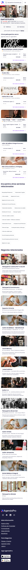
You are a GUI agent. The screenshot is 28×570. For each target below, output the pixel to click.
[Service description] (20, 54)
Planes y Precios (6, 541)
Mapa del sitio (5, 531)
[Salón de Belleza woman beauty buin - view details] (14, 137)
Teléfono (8, 27)
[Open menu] (25, 2)
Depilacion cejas (6, 243)
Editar (22, 30)
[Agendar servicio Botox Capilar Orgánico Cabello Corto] (11, 126)
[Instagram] (3, 515)
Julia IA (3, 546)
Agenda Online (5, 544)
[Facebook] (6, 515)
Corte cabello (5, 196)
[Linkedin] (10, 515)
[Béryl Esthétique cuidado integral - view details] (14, 43)
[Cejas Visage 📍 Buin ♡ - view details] (14, 114)
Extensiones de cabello (20, 208)
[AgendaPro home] (2, 2)
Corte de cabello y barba (8, 215)
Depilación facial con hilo (8, 200)
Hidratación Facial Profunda (8, 204)
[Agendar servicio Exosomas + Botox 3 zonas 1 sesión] (11, 173)
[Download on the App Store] (7, 555)
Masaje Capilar (17, 212)
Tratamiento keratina (7, 208)
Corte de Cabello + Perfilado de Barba (11, 219)
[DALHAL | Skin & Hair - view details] (14, 91)
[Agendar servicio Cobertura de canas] (11, 79)
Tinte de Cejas (5, 227)
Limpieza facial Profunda (20, 223)
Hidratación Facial (6, 212)
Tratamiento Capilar (20, 192)
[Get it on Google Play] (7, 560)
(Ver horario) (19, 21)
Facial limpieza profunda (8, 235)
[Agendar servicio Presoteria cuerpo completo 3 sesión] (11, 55)
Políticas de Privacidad (8, 526)
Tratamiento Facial (6, 223)
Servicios (21, 27)
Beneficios (4, 533)
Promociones (5, 528)
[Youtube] (14, 515)
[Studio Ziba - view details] (14, 67)
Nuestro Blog (5, 523)
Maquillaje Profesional (7, 192)
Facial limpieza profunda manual (10, 239)
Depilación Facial (15, 196)
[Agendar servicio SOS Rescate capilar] (11, 103)
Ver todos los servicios (18, 60)
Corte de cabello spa (7, 231)
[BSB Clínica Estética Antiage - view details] (14, 161)
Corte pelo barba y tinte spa (17, 227)
